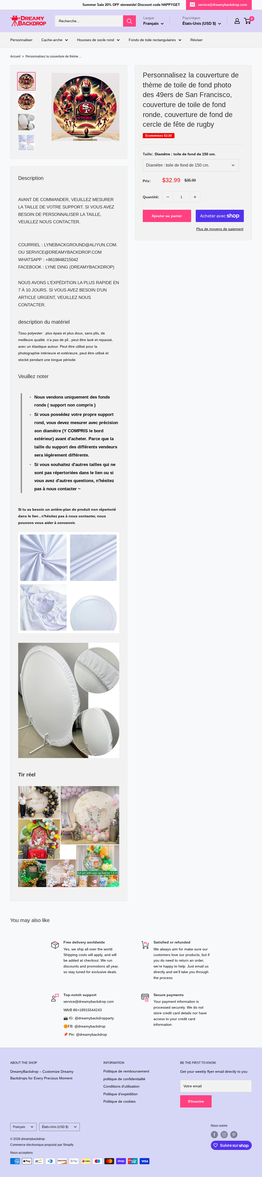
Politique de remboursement (126, 1071)
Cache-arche (51, 40)
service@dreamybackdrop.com (222, 5)
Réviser (196, 40)
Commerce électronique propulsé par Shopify (41, 1145)
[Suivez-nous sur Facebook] (214, 1134)
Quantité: (151, 197)
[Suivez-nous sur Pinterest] (233, 1134)
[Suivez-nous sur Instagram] (224, 1134)
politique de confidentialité (124, 1079)
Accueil (15, 56)
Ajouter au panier (167, 216)
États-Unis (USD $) (55, 1127)
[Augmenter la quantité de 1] (195, 197)
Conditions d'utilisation (121, 1086)
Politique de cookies (119, 1101)
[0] (247, 21)
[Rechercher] (129, 21)
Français (19, 1127)
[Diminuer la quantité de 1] (167, 197)
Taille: (179, 154)
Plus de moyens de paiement (219, 229)
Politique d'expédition (120, 1094)
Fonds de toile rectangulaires (152, 40)
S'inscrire (196, 1101)
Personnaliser (21, 40)
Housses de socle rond (95, 40)
